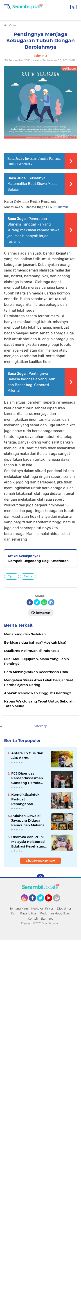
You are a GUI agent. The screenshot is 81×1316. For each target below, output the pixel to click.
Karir (14, 913)
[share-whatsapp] (44, 602)
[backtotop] (40, 878)
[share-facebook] (30, 602)
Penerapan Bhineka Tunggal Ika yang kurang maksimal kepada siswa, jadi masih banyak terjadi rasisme (34, 230)
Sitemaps (46, 918)
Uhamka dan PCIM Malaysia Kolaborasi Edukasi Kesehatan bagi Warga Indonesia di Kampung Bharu (28, 842)
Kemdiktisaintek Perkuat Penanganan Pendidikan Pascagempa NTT (26, 799)
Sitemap (40, 726)
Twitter (42, 904)
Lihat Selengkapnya (39, 860)
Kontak (33, 918)
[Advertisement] (40, 1126)
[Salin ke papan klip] (51, 602)
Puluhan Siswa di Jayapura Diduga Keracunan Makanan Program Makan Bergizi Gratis (29, 820)
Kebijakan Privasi (42, 908)
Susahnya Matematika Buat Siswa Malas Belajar (32, 184)
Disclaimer (64, 908)
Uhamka (62, 207)
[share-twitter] (37, 602)
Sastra (28, 576)
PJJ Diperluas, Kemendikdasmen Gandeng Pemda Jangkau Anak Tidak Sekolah (28, 778)
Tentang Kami (19, 908)
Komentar (43, 612)
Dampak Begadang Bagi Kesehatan (38, 561)
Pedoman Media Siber (55, 913)
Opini (11, 576)
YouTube (51, 904)
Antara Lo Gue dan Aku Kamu (27, 755)
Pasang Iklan (29, 913)
